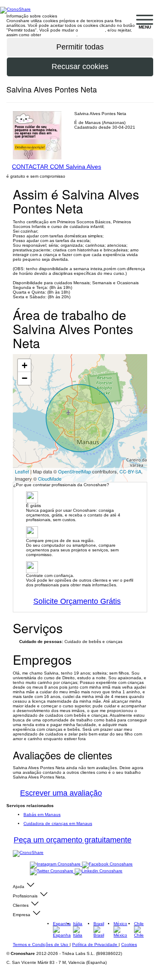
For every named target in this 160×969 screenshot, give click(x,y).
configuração (92, 30)
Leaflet (22, 471)
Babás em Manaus (42, 814)
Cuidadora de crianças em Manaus (57, 823)
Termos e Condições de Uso (41, 944)
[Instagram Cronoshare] (56, 864)
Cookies (129, 944)
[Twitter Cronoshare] (52, 871)
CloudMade (49, 478)
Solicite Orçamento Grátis (77, 601)
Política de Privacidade (95, 944)
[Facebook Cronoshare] (107, 864)
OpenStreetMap (74, 471)
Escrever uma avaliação (61, 793)
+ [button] (24, 365)
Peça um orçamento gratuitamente (72, 840)
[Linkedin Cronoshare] (98, 871)
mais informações (59, 34)
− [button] (24, 378)
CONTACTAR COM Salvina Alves (56, 166)
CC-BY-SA (130, 471)
